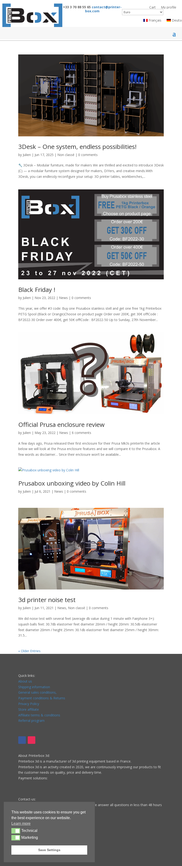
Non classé (65, 154)
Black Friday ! (36, 289)
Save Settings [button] (49, 850)
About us (25, 681)
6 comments (81, 432)
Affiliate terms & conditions (39, 715)
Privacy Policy (28, 703)
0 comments (88, 154)
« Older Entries (29, 651)
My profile (168, 7)
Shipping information (34, 687)
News (63, 297)
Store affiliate (28, 709)
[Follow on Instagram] (31, 740)
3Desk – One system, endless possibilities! (77, 146)
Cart (152, 7)
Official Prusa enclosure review (61, 424)
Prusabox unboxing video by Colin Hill (71, 483)
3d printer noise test (47, 599)
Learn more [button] (21, 823)
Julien (27, 154)
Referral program (31, 720)
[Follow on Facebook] (22, 740)
